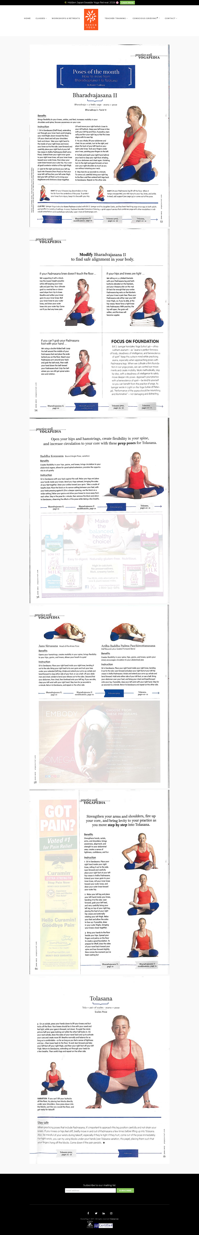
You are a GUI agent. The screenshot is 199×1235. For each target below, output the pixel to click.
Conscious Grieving (145, 18)
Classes (40, 18)
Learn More (127, 2)
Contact (170, 18)
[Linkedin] (103, 1214)
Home (27, 18)
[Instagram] (111, 1214)
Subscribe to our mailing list (99, 1185)
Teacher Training (115, 18)
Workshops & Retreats (66, 18)
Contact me (114, 1219)
